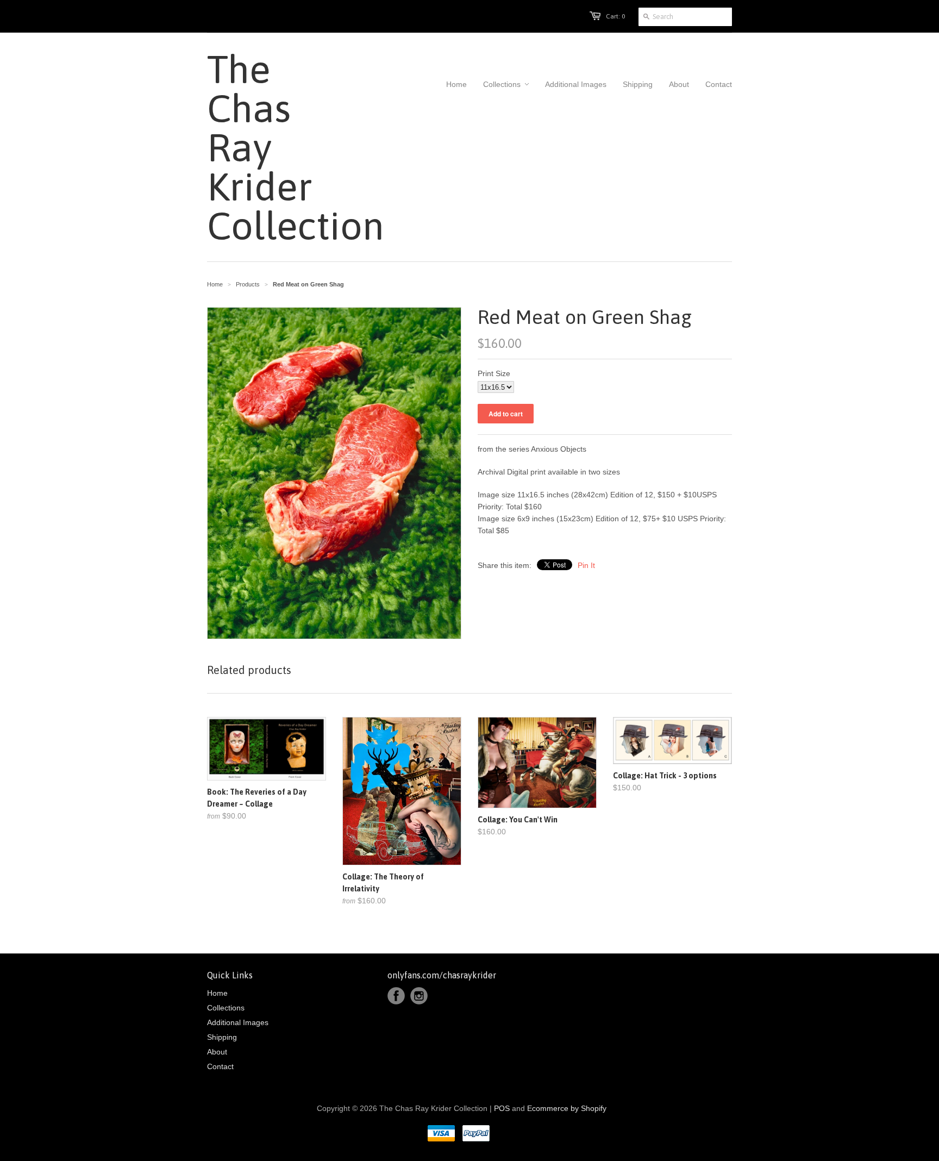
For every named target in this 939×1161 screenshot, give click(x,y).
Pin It (586, 565)
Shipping (222, 1037)
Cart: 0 (615, 16)
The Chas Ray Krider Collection (266, 147)
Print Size (494, 373)
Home (217, 993)
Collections (226, 1007)
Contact (220, 1066)
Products (248, 284)
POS (502, 1108)
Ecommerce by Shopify (566, 1108)
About (217, 1051)
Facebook (396, 995)
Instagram (419, 995)
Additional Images (237, 1022)
